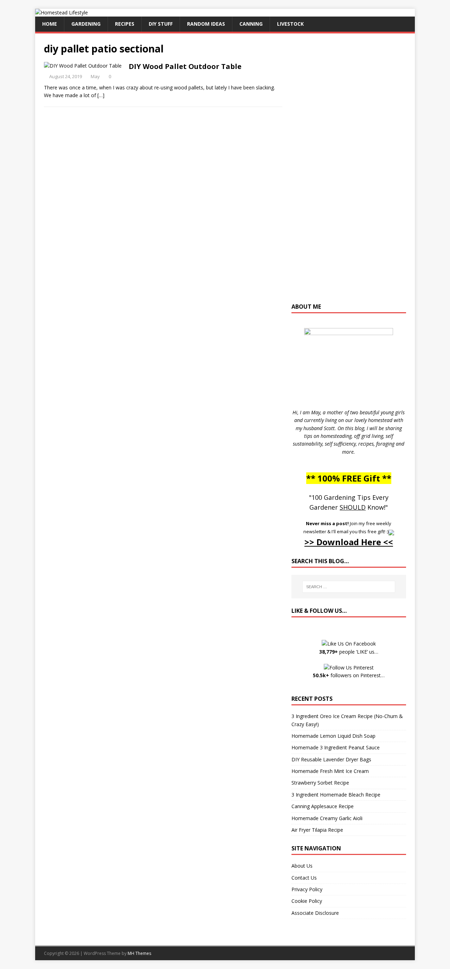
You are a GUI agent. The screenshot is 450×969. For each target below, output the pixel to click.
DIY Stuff (161, 23)
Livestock (290, 23)
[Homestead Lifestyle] (61, 12)
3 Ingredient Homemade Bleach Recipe (335, 794)
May (95, 76)
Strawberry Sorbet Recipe (320, 782)
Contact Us (304, 877)
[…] (100, 95)
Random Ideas (206, 23)
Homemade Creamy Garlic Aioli (326, 818)
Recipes (124, 23)
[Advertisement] (348, 171)
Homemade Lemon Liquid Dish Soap (333, 735)
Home (49, 23)
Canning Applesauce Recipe (322, 806)
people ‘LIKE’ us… (348, 651)
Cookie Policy (306, 901)
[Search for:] (348, 587)
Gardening (86, 23)
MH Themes (139, 953)
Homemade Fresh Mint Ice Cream (330, 771)
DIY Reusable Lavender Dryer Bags (331, 759)
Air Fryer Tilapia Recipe (317, 829)
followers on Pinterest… (349, 675)
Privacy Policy (306, 889)
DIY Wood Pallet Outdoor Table (185, 66)
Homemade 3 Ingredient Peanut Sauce (335, 747)
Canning (251, 23)
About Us (302, 865)
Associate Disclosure (315, 913)
